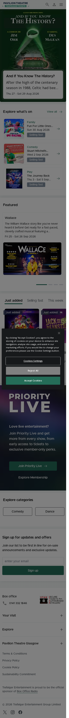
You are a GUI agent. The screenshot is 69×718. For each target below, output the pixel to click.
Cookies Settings (33, 361)
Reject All (33, 370)
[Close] (59, 333)
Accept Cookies (33, 380)
